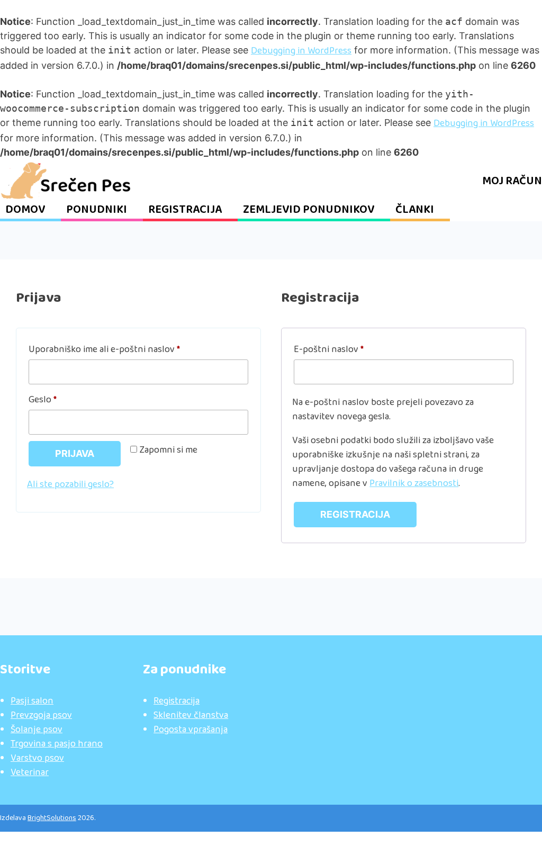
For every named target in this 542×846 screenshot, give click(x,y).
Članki (414, 210)
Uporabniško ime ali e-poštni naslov (126, 349)
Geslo (64, 400)
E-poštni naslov (350, 349)
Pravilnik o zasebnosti (413, 483)
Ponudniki (96, 210)
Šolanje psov (36, 729)
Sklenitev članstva (190, 715)
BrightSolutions (52, 818)
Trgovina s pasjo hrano (57, 744)
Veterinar (30, 772)
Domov (25, 210)
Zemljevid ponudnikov (308, 210)
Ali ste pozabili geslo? (70, 484)
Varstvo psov (37, 758)
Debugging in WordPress (301, 51)
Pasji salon (32, 701)
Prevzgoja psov (41, 715)
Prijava (74, 453)
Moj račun (512, 181)
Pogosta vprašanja (190, 729)
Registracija (185, 210)
